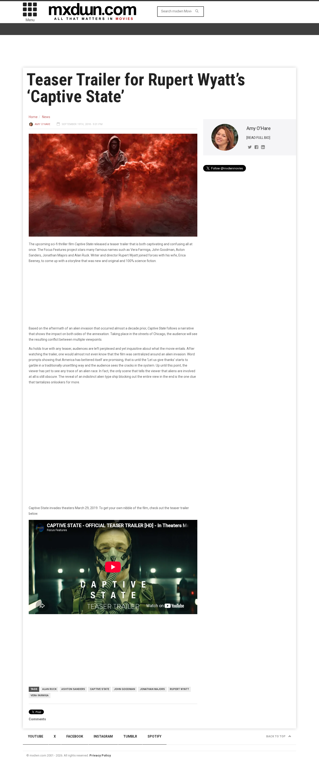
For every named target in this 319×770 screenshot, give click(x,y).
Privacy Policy (100, 755)
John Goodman (124, 689)
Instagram (103, 736)
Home (33, 117)
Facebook (74, 736)
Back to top (276, 736)
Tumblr (130, 736)
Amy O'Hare (42, 124)
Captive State (99, 689)
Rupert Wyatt (179, 689)
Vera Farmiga (40, 695)
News (46, 117)
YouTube (35, 736)
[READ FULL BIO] (258, 138)
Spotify (154, 736)
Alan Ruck (49, 689)
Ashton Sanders (73, 689)
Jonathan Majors (152, 689)
